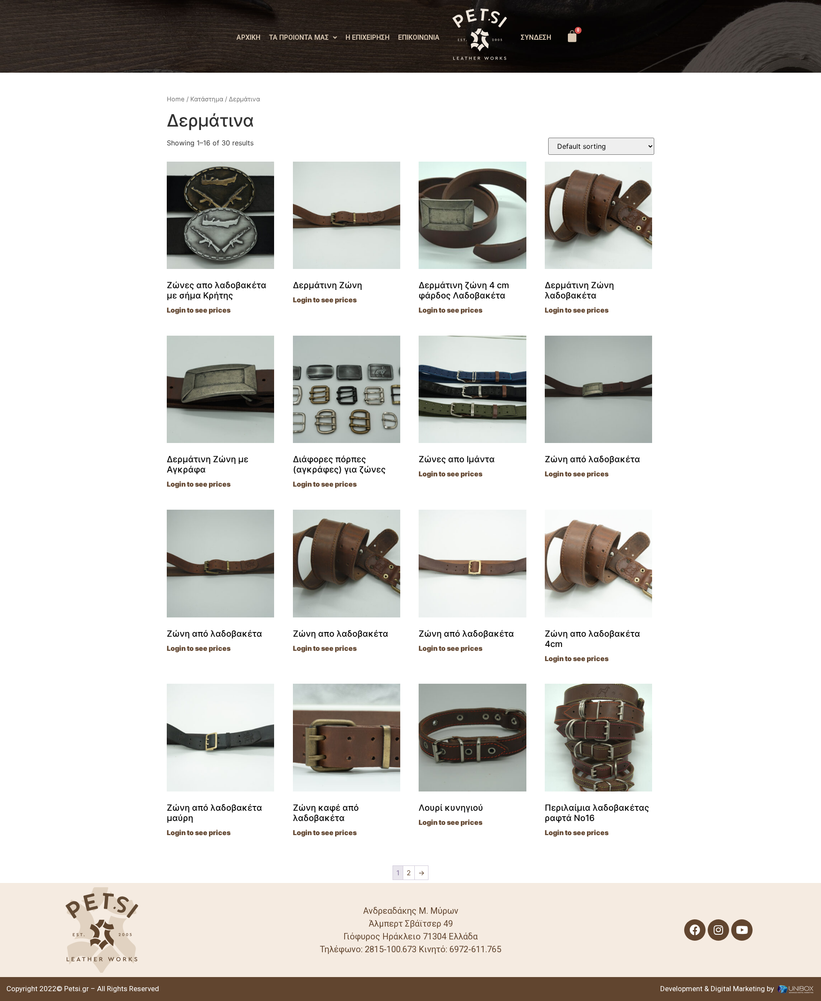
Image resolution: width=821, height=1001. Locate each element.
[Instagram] (718, 930)
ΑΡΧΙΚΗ (248, 37)
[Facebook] (695, 930)
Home (176, 99)
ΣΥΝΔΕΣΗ (536, 37)
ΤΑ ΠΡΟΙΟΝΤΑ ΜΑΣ (299, 37)
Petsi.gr (75, 988)
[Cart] (572, 36)
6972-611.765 (474, 949)
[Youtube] (742, 930)
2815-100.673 (391, 949)
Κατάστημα (206, 99)
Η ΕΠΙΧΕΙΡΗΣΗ (368, 37)
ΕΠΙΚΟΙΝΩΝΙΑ (419, 37)
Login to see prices (198, 310)
